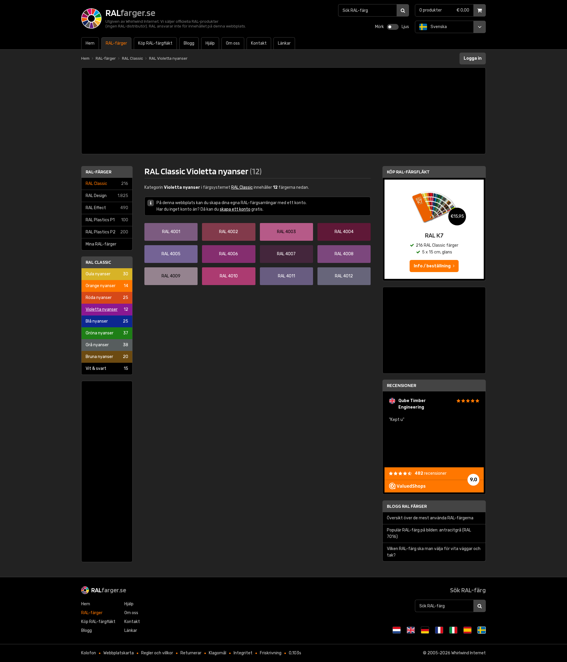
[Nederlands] (396, 630)
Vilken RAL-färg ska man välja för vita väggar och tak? (433, 552)
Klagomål (217, 653)
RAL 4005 (171, 253)
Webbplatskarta (118, 653)
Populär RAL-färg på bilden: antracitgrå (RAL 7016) (429, 533)
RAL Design (107, 195)
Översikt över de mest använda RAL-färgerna (430, 518)
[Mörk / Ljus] (393, 27)
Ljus (405, 26)
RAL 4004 (344, 231)
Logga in (473, 58)
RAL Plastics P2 (107, 232)
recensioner (431, 473)
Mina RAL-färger (101, 244)
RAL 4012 (344, 276)
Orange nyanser (107, 285)
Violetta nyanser (107, 309)
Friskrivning (270, 653)
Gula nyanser (107, 273)
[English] (411, 630)
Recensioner (401, 385)
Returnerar (190, 653)
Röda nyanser (107, 297)
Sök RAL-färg (468, 590)
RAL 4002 (228, 231)
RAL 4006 (228, 253)
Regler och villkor (157, 653)
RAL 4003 (286, 231)
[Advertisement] (283, 110)
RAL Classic (107, 183)
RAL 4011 (286, 276)
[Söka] (403, 10)
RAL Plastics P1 (107, 219)
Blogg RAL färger (407, 506)
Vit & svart (107, 368)
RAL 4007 (286, 253)
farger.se (108, 590)
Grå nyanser (107, 344)
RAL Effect (107, 207)
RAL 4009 (171, 276)
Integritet (243, 653)
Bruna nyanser (107, 356)
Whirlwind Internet (468, 653)
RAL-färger (98, 172)
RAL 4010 (229, 276)
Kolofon (88, 653)
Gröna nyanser (107, 333)
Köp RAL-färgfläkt (408, 172)
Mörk (379, 26)
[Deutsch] (425, 630)
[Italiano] (453, 630)
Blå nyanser (107, 321)
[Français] (439, 630)
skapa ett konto (235, 209)
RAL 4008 (344, 253)
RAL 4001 (171, 231)
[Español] (467, 630)
